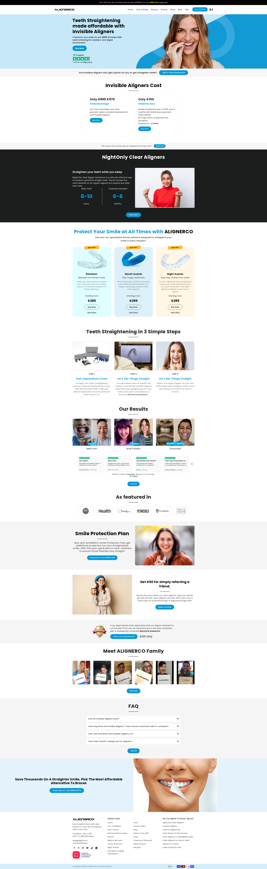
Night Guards (113, 847)
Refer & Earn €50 (141, 833)
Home (110, 822)
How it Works (113, 829)
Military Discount (115, 840)
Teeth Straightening (171, 829)
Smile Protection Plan (172, 847)
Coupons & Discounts (143, 840)
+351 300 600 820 (79, 843)
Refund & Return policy (117, 833)
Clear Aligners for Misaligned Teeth (178, 837)
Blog (135, 829)
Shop (136, 837)
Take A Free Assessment (173, 72)
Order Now (159, 146)
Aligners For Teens (171, 844)
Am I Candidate (114, 826)
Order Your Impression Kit (124, 636)
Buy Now (79, 48)
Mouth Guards (140, 844)
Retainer (137, 847)
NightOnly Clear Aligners (173, 822)
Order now (163, 2)
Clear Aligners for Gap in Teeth (176, 840)
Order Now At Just (102, 557)
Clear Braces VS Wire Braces (175, 833)
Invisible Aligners (170, 826)
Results (111, 837)
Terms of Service (115, 844)
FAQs (136, 822)
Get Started (200, 9)
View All (133, 484)
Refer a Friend (164, 607)
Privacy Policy (139, 826)
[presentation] (75, 674)
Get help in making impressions (116, 852)
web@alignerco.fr (80, 840)
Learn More (133, 215)
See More (133, 691)
